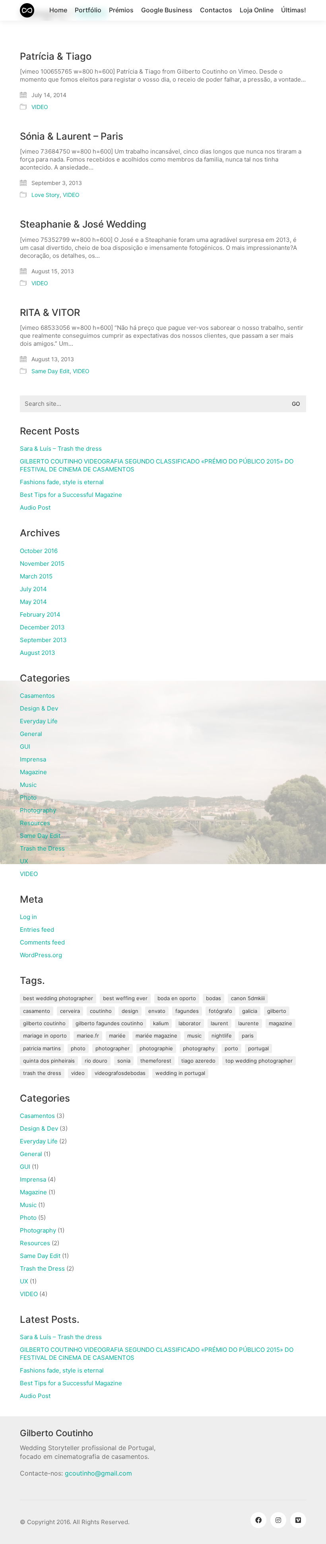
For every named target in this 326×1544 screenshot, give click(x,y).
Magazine (33, 772)
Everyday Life (39, 721)
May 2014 (33, 602)
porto (231, 1048)
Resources (35, 823)
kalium (161, 1023)
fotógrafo (220, 1011)
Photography (38, 810)
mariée (117, 1035)
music (194, 1035)
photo (78, 1048)
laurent (219, 1023)
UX (24, 861)
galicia (249, 1011)
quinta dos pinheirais (49, 1060)
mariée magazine (156, 1035)
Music (28, 785)
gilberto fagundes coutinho (109, 1023)
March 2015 (36, 576)
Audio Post (35, 507)
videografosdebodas (120, 1073)
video (78, 1073)
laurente (248, 1023)
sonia (123, 1060)
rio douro (96, 1060)
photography (199, 1048)
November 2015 (42, 563)
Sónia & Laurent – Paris (71, 136)
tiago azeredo (198, 1060)
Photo (28, 797)
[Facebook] (258, 1520)
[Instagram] (278, 1520)
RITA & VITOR (50, 313)
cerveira (70, 1011)
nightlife (222, 1035)
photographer (112, 1048)
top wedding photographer (259, 1060)
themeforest (155, 1060)
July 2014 (33, 589)
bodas (213, 998)
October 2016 (39, 551)
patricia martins (42, 1048)
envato (156, 1011)
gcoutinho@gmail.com (98, 1473)
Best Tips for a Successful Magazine (71, 494)
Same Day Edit (50, 371)
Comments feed (42, 942)
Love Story (45, 194)
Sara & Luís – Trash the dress (61, 448)
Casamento (36, 1011)
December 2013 (42, 627)
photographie (156, 1048)
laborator (190, 1023)
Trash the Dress (42, 848)
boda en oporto (176, 998)
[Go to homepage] (27, 10)
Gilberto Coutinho (44, 1023)
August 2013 (37, 652)
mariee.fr (88, 1035)
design (130, 1011)
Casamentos (37, 695)
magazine (280, 1023)
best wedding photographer (58, 998)
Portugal (258, 1048)
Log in (28, 917)
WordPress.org (41, 955)
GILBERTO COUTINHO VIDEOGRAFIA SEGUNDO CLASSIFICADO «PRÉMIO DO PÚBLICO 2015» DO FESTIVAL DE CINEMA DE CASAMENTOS (156, 465)
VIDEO (39, 106)
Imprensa (33, 759)
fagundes (187, 1011)
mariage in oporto (45, 1035)
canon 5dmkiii (248, 998)
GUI (25, 746)
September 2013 (43, 640)
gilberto (276, 1011)
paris (248, 1035)
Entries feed (37, 929)
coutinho (101, 1011)
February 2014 (40, 614)
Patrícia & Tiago (55, 56)
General (31, 734)
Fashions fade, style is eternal (62, 482)
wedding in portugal (180, 1073)
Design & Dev (39, 708)
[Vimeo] (298, 1520)
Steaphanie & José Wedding (83, 224)
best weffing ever (125, 998)
